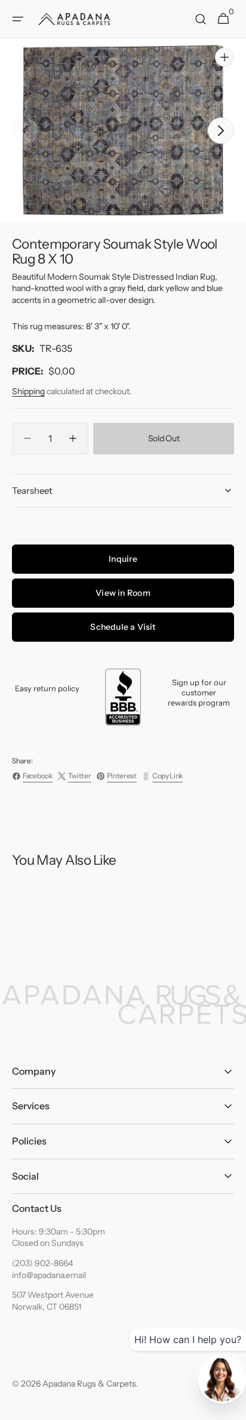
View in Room (123, 592)
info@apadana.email (49, 1275)
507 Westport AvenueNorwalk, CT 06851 (53, 1300)
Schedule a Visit (122, 626)
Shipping (28, 391)
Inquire (123, 558)
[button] (18, 19)
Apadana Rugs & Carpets (89, 1383)
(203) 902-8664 (42, 1263)
